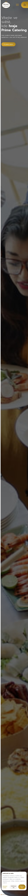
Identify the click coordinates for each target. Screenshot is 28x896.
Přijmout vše (22, 886)
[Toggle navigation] (17, 5)
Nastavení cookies (5, 886)
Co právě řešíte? (8, 44)
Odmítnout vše (13, 886)
